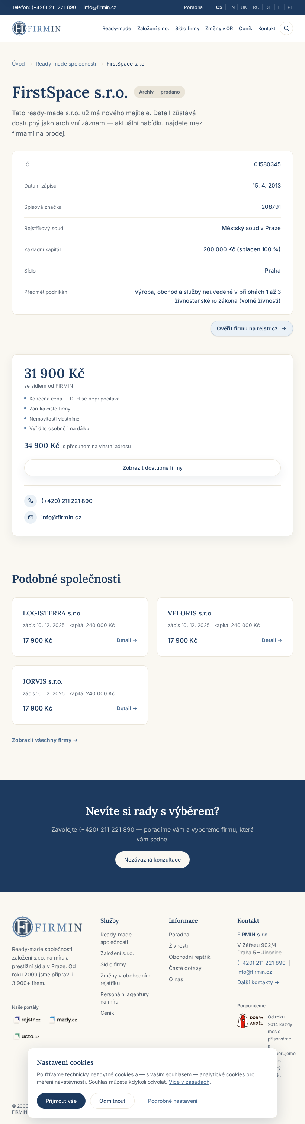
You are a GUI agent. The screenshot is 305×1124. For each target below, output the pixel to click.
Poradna (193, 7)
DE (268, 7)
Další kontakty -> (258, 982)
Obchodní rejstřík (190, 957)
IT (279, 7)
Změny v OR (219, 28)
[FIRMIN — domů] (36, 28)
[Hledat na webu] (286, 28)
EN (231, 7)
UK (244, 7)
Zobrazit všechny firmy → (45, 740)
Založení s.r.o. (153, 28)
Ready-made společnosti (66, 63)
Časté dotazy (185, 968)
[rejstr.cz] (27, 1020)
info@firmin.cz (100, 7)
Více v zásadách (189, 1082)
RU (256, 7)
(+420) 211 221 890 (54, 7)
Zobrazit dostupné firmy (153, 468)
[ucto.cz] (26, 1037)
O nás (176, 979)
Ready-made (116, 28)
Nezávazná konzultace (152, 859)
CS (219, 7)
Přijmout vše (61, 1101)
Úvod (18, 63)
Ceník (245, 28)
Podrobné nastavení (173, 1101)
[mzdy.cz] (63, 1020)
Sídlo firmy (187, 28)
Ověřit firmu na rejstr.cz (247, 328)
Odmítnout (112, 1101)
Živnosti (178, 945)
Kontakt (266, 28)
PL (290, 7)
